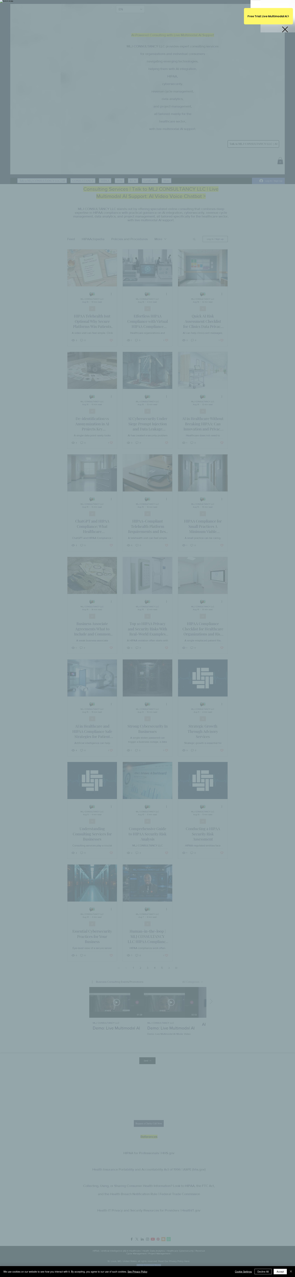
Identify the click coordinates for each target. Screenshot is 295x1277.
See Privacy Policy (137, 1271)
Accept (280, 1271)
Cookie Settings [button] (243, 1271)
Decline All (263, 1271)
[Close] (291, 1271)
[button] (285, 29)
